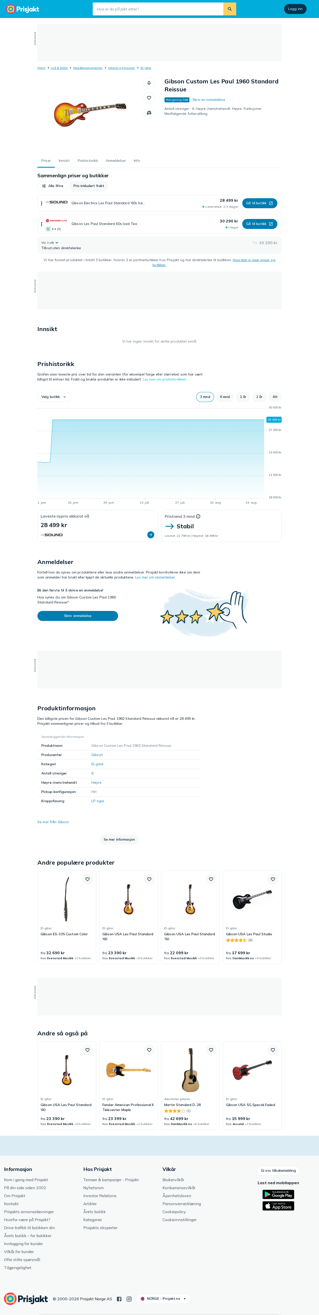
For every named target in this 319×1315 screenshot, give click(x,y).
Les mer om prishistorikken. (165, 379)
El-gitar (146, 68)
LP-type (97, 801)
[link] (66, 917)
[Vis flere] (42, 203)
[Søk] (229, 8)
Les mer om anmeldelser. (155, 577)
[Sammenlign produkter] (149, 112)
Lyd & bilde (59, 68)
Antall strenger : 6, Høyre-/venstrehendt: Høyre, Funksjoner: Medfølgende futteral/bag (213, 111)
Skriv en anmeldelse (208, 99)
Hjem (41, 68)
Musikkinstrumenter (87, 68)
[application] (159, 456)
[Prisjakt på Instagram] (129, 1298)
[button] (149, 82)
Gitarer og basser (121, 68)
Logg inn (295, 8)
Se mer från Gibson (53, 822)
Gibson (97, 754)
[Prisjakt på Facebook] (119, 1298)
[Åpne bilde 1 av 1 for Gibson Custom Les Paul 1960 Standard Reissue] (90, 114)
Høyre (96, 782)
